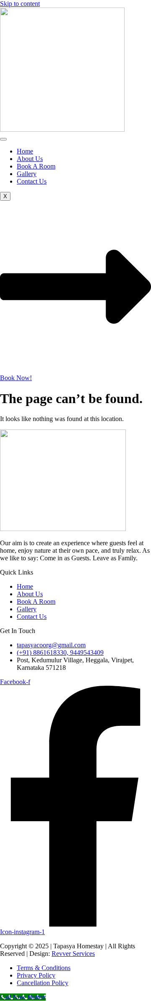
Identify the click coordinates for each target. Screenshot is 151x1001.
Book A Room (36, 166)
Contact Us (32, 181)
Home (25, 151)
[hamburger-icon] (3, 139)
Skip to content (20, 3)
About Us (30, 158)
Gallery (26, 173)
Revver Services (73, 953)
